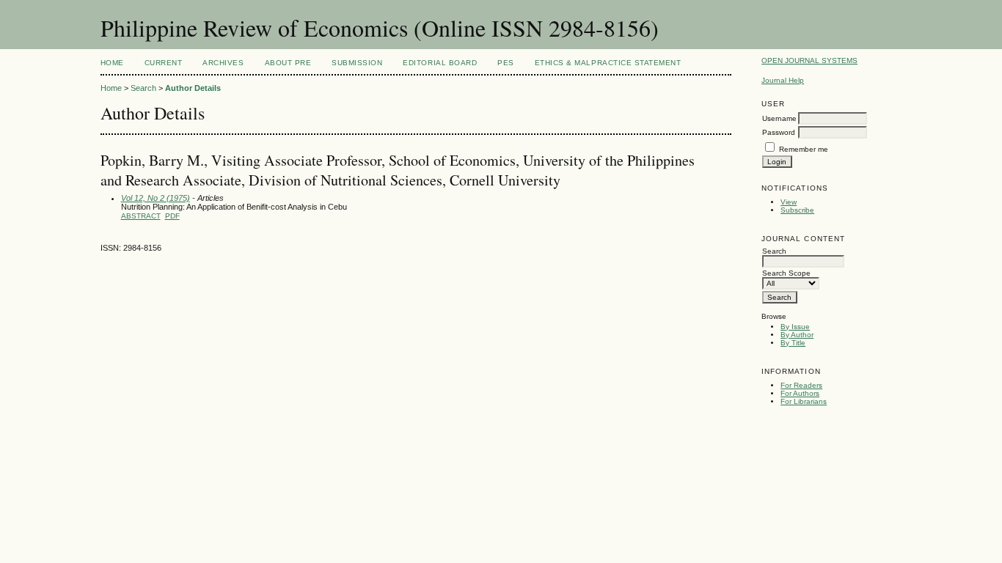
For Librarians (803, 401)
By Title (792, 343)
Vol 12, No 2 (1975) (155, 198)
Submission (357, 63)
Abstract (141, 216)
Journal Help (782, 80)
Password (778, 132)
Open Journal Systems (809, 60)
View (788, 202)
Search (143, 88)
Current (164, 63)
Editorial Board (440, 63)
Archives (223, 63)
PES (505, 63)
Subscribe (797, 210)
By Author (796, 335)
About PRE (288, 63)
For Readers (801, 385)
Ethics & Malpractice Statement (608, 63)
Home (112, 63)
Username (779, 118)
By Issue (795, 327)
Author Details (193, 88)
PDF (172, 216)
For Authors (799, 393)
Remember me (803, 149)
